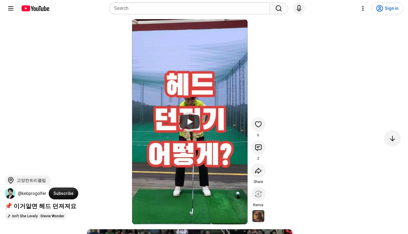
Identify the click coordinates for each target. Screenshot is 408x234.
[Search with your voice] (299, 8)
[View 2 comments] (258, 147)
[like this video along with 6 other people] (258, 124)
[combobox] (191, 8)
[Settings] (362, 8)
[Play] (190, 122)
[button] (10, 193)
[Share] (258, 171)
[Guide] (10, 8)
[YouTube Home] (35, 8)
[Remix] (258, 194)
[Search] (278, 8)
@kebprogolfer (32, 193)
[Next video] (392, 138)
